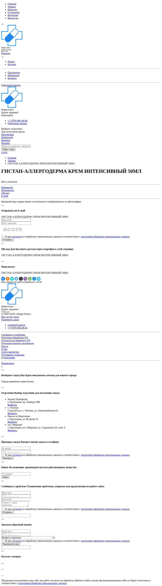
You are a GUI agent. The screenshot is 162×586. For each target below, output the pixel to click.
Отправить (8, 240)
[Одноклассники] (7, 279)
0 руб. (4, 152)
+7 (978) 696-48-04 (17, 120)
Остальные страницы (12, 354)
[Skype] (38, 279)
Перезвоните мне (11, 544)
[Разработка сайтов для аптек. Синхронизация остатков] (8, 357)
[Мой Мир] (34, 279)
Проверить (8, 458)
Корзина (12, 78)
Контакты (13, 15)
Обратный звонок (11, 85)
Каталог (12, 64)
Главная (12, 4)
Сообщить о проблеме (13, 334)
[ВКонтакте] (3, 279)
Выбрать (12, 405)
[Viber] (25, 279)
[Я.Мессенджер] (12, 279)
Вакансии (13, 18)
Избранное (13, 75)
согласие (17, 236)
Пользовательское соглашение (17, 343)
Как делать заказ (10, 316)
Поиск (11, 61)
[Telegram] (16, 279)
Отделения (13, 12)
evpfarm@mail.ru (16, 325)
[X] (21, 279)
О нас (4, 349)
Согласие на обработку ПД (15, 340)
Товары (12, 6)
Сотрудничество (10, 352)
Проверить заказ (10, 319)
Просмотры (14, 72)
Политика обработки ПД (14, 337)
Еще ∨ (4, 346)
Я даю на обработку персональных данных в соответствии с (67, 236)
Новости (12, 9)
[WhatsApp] (30, 279)
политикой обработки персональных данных (105, 236)
